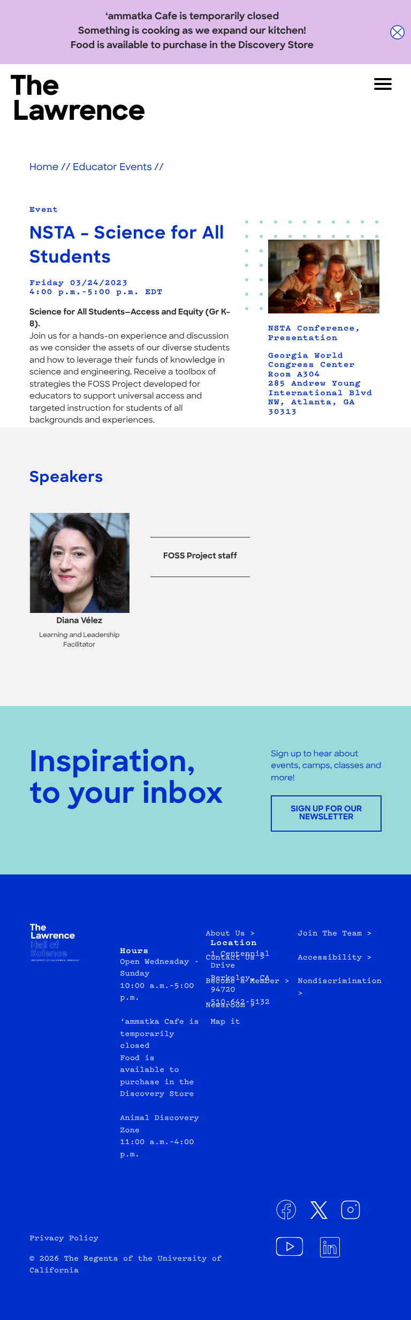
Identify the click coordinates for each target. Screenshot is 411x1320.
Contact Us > (235, 958)
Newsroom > (230, 1005)
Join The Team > (334, 934)
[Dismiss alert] (397, 32)
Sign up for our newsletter (326, 813)
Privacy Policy (63, 1238)
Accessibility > (334, 958)
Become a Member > (248, 981)
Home (43, 168)
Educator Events (112, 168)
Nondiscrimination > (340, 987)
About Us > (230, 934)
